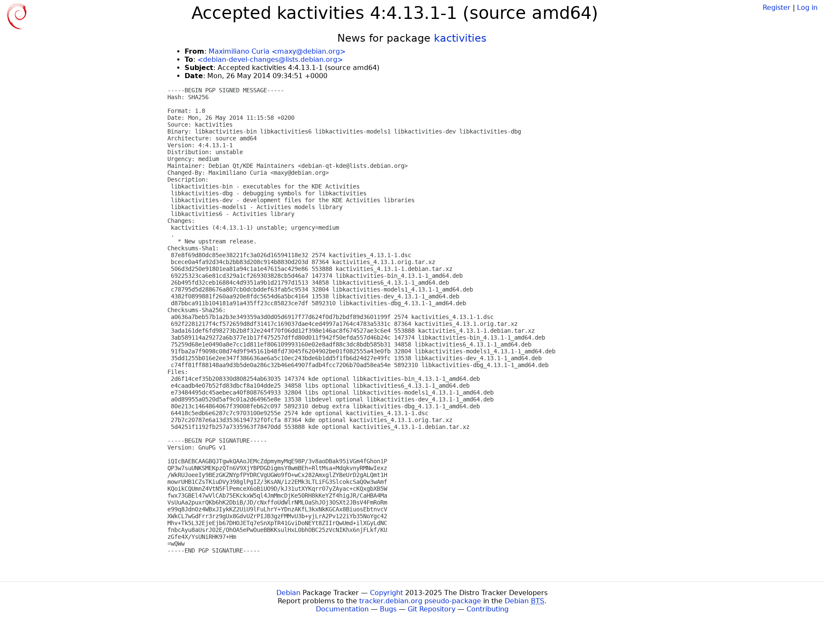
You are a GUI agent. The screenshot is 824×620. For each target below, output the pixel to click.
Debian (288, 593)
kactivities (460, 38)
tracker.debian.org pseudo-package (420, 601)
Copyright (386, 593)
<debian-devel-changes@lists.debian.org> (270, 59)
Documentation (342, 609)
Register (777, 7)
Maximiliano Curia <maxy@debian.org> (277, 51)
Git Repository (431, 609)
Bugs (388, 609)
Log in (807, 7)
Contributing (488, 609)
